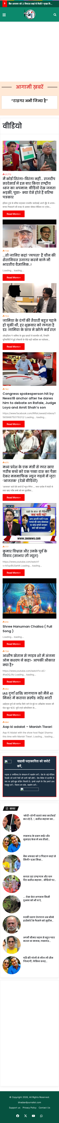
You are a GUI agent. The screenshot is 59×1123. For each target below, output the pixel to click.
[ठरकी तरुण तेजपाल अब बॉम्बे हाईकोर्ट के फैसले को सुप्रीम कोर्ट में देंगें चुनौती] (12, 925)
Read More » (13, 213)
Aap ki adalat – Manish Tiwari (27, 726)
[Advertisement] (29, 51)
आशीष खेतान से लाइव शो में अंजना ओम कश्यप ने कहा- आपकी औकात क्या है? (29, 660)
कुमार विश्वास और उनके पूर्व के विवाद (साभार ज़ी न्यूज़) (25, 553)
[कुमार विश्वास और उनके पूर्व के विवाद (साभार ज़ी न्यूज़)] (29, 523)
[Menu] (4, 15)
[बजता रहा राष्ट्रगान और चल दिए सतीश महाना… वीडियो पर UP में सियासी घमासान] (12, 884)
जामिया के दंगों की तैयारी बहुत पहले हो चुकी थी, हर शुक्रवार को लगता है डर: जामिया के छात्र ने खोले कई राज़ (29, 325)
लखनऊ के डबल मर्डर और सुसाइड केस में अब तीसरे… (36, 837)
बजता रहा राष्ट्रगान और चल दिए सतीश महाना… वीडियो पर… (39, 878)
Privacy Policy (29, 1107)
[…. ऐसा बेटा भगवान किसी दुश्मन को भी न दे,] (12, 904)
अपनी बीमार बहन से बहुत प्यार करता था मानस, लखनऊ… (39, 939)
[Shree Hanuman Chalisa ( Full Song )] (29, 598)
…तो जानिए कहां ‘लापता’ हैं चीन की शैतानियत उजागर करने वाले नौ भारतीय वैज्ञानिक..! (29, 260)
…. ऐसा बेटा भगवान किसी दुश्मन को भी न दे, (36, 898)
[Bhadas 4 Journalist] (29, 14)
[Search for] (55, 15)
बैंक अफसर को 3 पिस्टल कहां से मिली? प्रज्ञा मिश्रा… (39, 858)
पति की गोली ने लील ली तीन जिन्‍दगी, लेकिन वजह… (38, 959)
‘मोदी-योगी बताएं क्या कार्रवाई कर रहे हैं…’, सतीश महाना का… (39, 817)
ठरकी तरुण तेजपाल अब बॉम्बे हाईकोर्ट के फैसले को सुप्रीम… (38, 919)
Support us (14, 1107)
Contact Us (44, 1107)
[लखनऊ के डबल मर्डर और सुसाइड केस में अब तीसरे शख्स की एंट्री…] (12, 843)
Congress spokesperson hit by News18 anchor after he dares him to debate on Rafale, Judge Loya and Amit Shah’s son (29, 400)
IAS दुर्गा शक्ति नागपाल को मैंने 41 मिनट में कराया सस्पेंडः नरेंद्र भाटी (28, 695)
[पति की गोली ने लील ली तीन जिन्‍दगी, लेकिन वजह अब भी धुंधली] (12, 965)
